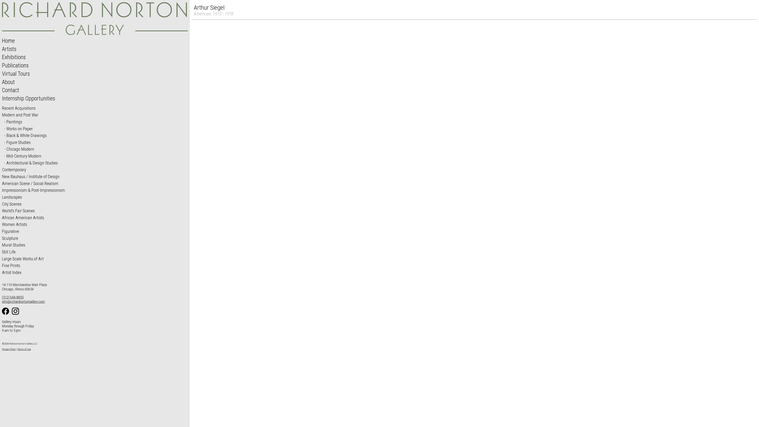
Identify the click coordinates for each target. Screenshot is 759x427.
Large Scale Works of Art (23, 258)
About (8, 82)
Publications (15, 65)
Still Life (9, 251)
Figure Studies (18, 142)
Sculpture (10, 238)
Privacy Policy (9, 349)
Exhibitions (14, 57)
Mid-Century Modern (23, 156)
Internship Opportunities (28, 98)
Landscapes (12, 197)
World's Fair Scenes (18, 210)
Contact (10, 90)
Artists (9, 49)
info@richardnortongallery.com (23, 301)
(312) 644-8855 (13, 297)
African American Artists (23, 217)
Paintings (14, 121)
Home (8, 40)
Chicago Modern (20, 149)
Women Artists (14, 224)
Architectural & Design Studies (32, 162)
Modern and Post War (20, 114)
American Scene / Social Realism (30, 183)
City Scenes (12, 204)
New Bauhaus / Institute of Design (30, 176)
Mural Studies (13, 245)
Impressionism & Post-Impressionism (33, 190)
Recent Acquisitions (19, 108)
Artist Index (12, 272)
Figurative (10, 231)
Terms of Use (24, 349)
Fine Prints (11, 265)
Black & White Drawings (26, 135)
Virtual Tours (16, 73)
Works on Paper (19, 128)
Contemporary (14, 169)
